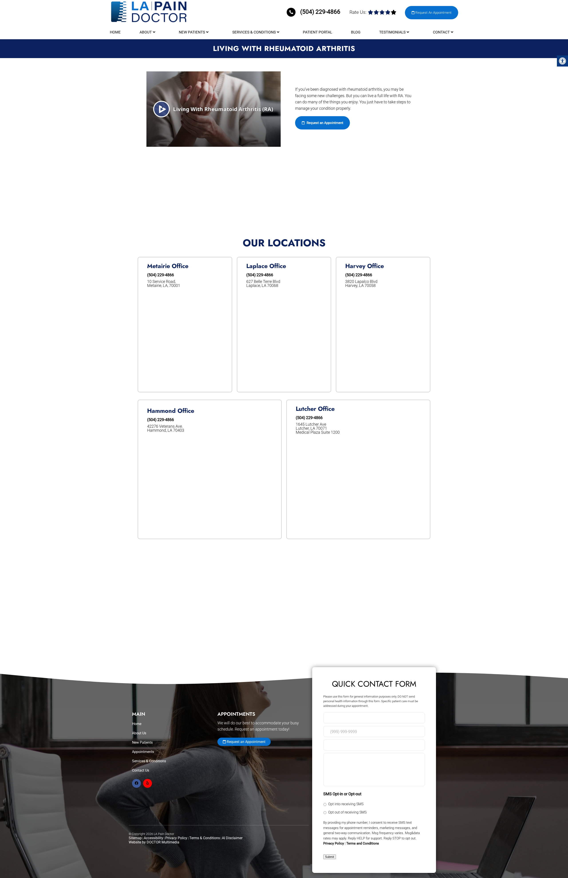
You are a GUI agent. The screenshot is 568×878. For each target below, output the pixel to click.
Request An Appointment (433, 13)
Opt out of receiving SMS (347, 812)
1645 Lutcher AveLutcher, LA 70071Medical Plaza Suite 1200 (318, 428)
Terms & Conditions (204, 838)
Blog (356, 32)
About (146, 32)
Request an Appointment (324, 123)
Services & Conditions (254, 32)
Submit (329, 856)
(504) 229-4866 (320, 11)
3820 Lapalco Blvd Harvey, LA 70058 (361, 284)
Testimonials (392, 32)
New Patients (192, 32)
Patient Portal (317, 32)
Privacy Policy (176, 838)
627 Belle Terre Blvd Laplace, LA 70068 (263, 284)
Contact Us (140, 770)
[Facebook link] (136, 783)
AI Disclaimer (232, 838)
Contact (441, 32)
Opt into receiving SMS (345, 804)
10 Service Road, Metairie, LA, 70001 (163, 284)
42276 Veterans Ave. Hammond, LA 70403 (165, 428)
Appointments (143, 752)
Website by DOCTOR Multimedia (154, 842)
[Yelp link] (147, 783)
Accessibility (153, 838)
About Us (139, 733)
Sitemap (135, 838)
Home (115, 32)
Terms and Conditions (362, 843)
